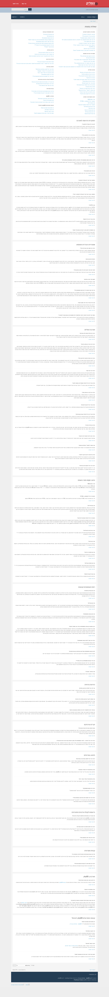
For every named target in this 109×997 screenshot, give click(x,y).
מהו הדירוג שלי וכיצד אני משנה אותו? (86, 65)
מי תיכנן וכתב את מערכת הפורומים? (46, 98)
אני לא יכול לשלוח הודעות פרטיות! (46, 52)
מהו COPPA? (92, 47)
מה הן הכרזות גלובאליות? (89, 106)
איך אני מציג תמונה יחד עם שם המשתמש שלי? (84, 63)
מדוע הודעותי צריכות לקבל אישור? (87, 92)
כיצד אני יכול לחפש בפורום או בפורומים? (45, 69)
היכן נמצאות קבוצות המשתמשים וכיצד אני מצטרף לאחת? (41, 39)
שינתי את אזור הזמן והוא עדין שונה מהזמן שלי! (84, 59)
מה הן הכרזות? (91, 108)
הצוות (27, 985)
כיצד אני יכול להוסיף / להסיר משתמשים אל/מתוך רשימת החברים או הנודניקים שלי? (35, 63)
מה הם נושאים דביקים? (90, 110)
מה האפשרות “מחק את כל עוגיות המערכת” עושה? (84, 50)
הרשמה (14, 17)
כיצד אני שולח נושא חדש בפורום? (87, 72)
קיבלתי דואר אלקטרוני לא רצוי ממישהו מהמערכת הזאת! (41, 56)
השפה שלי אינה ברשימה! (89, 61)
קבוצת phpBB (62, 882)
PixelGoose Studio (78, 980)
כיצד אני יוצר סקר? (90, 77)
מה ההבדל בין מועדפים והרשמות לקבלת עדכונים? (43, 82)
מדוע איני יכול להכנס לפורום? (88, 83)
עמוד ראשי (92, 21)
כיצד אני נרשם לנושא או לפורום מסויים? (45, 83)
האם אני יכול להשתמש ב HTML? (87, 101)
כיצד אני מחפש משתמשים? (47, 74)
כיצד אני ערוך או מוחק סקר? (88, 81)
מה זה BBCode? (91, 99)
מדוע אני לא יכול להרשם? (89, 48)
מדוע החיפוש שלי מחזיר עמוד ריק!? (46, 72)
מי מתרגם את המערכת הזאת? (47, 108)
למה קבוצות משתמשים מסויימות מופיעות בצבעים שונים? (41, 43)
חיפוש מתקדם (28, 11)
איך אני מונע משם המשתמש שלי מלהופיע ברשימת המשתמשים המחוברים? (78, 39)
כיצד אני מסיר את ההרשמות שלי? (46, 85)
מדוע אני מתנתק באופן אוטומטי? (87, 38)
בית (82, 17)
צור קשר (24, 4)
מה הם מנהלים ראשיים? (48, 34)
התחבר (22, 17)
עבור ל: (32, 965)
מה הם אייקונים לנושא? (90, 113)
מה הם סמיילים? (91, 103)
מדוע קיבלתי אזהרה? (90, 86)
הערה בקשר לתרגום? (49, 111)
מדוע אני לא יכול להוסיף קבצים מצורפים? (86, 85)
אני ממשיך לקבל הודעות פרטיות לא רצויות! (44, 54)
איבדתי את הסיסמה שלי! (89, 41)
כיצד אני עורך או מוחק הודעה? (88, 74)
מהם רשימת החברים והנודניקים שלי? (45, 61)
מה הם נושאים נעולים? (90, 112)
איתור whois (24, 902)
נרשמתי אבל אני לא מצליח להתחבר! (87, 43)
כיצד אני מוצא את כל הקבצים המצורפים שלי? (44, 93)
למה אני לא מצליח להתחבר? (88, 34)
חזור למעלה (91, 130)
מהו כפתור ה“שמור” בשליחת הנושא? (87, 90)
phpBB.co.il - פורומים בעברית (85, 978)
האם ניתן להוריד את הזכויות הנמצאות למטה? (44, 113)
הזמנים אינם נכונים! (90, 58)
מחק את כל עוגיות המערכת (17, 985)
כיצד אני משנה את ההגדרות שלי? (87, 56)
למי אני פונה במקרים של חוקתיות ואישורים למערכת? (42, 102)
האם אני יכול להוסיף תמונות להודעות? (86, 104)
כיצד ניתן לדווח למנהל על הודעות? (87, 88)
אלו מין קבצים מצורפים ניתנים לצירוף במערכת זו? (43, 91)
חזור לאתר (16, 4)
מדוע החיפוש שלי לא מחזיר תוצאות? (46, 71)
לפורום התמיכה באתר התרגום (71, 945)
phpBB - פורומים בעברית (76, 924)
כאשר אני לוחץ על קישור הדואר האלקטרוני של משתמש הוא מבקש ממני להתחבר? (77, 66)
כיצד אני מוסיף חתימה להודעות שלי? (87, 76)
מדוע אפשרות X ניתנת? (48, 100)
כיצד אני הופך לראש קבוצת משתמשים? (45, 41)
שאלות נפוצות (91, 17)
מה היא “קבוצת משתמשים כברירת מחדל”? (44, 45)
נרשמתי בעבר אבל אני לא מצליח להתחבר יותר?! (84, 45)
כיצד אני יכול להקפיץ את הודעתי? (87, 94)
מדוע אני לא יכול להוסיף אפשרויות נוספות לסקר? (84, 79)
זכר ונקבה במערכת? (49, 109)
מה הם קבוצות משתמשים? (48, 38)
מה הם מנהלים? (50, 36)
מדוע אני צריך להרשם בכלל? (88, 36)
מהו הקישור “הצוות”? (49, 47)
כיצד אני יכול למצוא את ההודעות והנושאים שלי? (43, 76)
